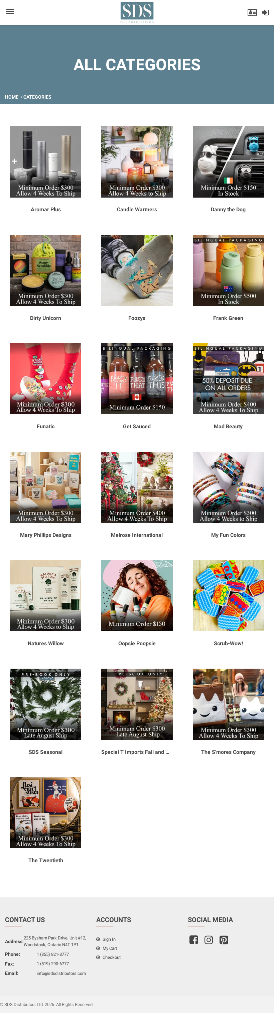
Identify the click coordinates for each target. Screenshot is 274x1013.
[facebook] (194, 942)
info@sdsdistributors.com (61, 973)
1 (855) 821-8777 (53, 954)
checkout (111, 957)
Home (11, 97)
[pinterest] (225, 942)
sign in (109, 939)
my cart (109, 948)
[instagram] (210, 942)
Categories (37, 97)
